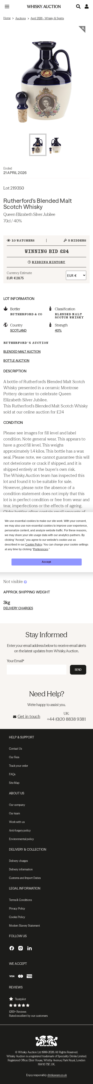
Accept (46, 561)
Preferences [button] (40, 549)
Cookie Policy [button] (33, 544)
